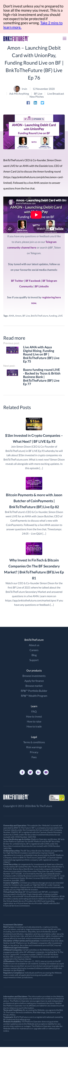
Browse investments (34, 675)
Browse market (34, 685)
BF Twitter (17, 280)
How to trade (34, 726)
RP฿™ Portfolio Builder (34, 690)
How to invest (34, 716)
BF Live (38, 93)
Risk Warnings (39, 1012)
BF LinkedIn (42, 286)
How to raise (34, 721)
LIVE (60, 315)
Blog (34, 655)
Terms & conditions (34, 742)
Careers (34, 650)
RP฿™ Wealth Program (34, 695)
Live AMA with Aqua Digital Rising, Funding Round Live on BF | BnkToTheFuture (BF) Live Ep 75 (41, 354)
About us (34, 645)
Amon (18, 315)
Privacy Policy (9, 1014)
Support (34, 660)
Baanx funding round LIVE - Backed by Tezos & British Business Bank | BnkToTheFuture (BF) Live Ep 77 (41, 377)
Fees (34, 757)
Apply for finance (34, 680)
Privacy (34, 752)
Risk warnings (34, 747)
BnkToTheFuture (39, 315)
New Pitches (37, 96)
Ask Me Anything (19, 93)
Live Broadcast (55, 93)
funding (53, 315)
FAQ (34, 711)
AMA (11, 315)
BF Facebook (33, 280)
